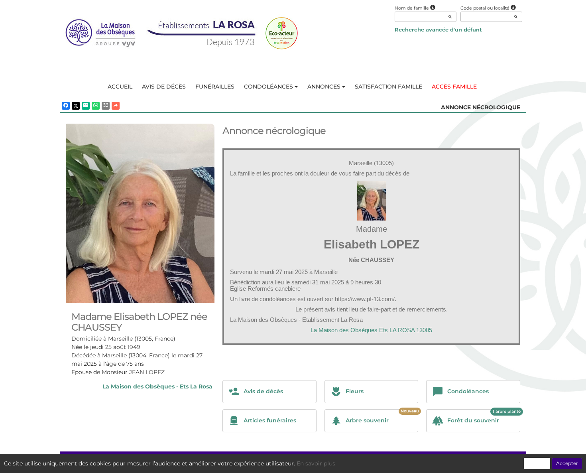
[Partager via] (116, 106)
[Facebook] (66, 106)
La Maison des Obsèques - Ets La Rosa (157, 386)
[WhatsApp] (96, 106)
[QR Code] (106, 106)
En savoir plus (316, 463)
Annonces (323, 86)
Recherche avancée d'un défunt (438, 29)
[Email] (86, 106)
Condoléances (268, 86)
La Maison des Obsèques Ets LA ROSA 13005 (371, 330)
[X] (76, 106)
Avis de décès (164, 86)
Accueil (120, 86)
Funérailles (214, 86)
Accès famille (454, 86)
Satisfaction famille (388, 86)
